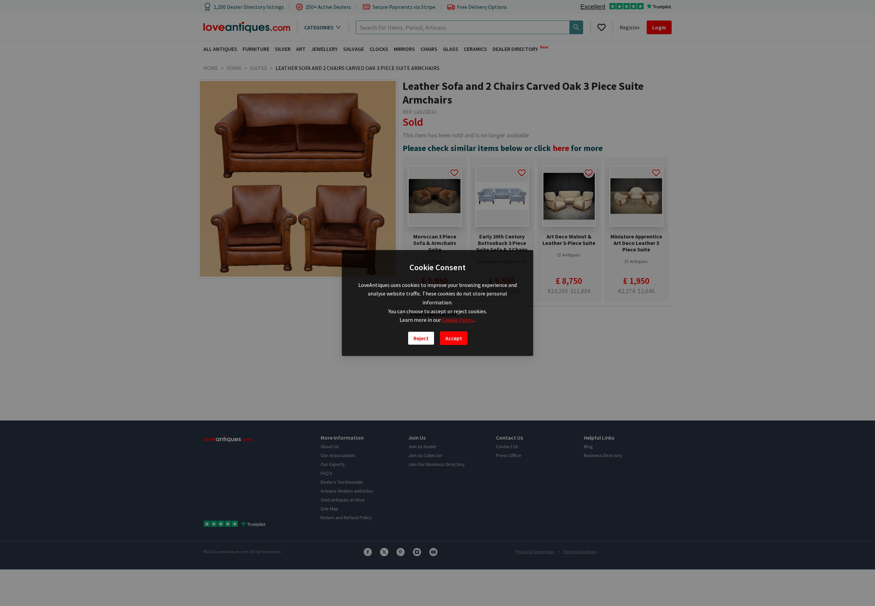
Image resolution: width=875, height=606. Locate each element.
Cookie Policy (458, 319)
